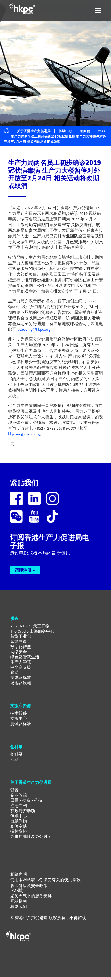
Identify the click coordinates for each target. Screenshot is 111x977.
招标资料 (18, 831)
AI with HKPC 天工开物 (30, 626)
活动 (14, 759)
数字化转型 (20, 646)
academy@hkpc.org (34, 329)
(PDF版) (16, 890)
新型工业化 (20, 636)
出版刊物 (18, 821)
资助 (14, 672)
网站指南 (18, 901)
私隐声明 (18, 874)
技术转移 (18, 713)
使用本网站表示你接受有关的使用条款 (45, 880)
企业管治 (18, 795)
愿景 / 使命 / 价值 (26, 800)
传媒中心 (18, 816)
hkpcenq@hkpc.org (24, 434)
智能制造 (18, 641)
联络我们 (18, 907)
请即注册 (23, 570)
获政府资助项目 (24, 810)
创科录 (16, 754)
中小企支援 (20, 667)
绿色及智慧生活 (24, 657)
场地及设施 (20, 682)
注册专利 (18, 805)
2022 (101, 131)
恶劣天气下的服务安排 (31, 896)
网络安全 (18, 652)
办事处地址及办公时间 (31, 836)
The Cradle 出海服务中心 (32, 631)
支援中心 (18, 718)
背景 (14, 790)
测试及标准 (20, 677)
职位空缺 (18, 826)
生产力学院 (20, 662)
